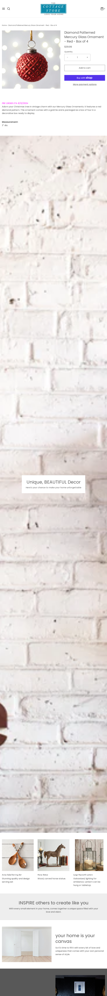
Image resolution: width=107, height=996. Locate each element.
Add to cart (85, 67)
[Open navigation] (3, 8)
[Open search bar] (9, 8)
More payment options (85, 84)
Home (4, 25)
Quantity (68, 51)
